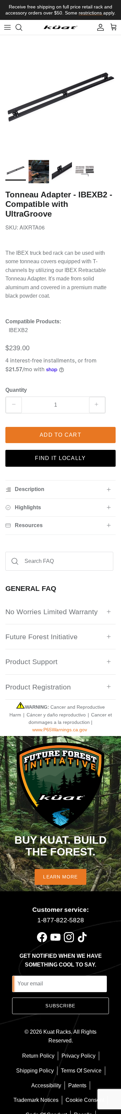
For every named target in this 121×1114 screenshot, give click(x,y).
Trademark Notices (35, 1100)
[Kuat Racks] (60, 27)
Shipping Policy (35, 1071)
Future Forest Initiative (41, 637)
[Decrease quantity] (14, 405)
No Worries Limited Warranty (51, 612)
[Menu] (7, 27)
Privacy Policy (78, 1056)
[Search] (22, 27)
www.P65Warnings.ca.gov (59, 729)
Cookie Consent (85, 1100)
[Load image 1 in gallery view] (60, 96)
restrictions (91, 13)
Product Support (31, 661)
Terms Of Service (81, 1071)
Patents (77, 1085)
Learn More (60, 876)
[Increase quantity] (97, 405)
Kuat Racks (57, 1032)
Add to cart (60, 435)
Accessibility (46, 1085)
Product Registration (38, 687)
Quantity (16, 390)
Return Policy (38, 1056)
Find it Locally (60, 458)
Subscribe (60, 1005)
